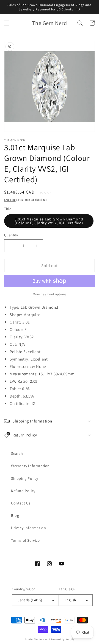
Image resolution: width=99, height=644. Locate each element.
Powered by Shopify (62, 639)
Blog (15, 515)
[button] (7, 23)
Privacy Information (28, 527)
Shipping (10, 200)
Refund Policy (23, 490)
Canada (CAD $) (30, 600)
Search (17, 453)
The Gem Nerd (42, 639)
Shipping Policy (24, 478)
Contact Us (21, 503)
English (70, 600)
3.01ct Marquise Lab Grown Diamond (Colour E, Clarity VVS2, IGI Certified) (49, 221)
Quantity (11, 235)
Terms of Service (25, 540)
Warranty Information (30, 465)
